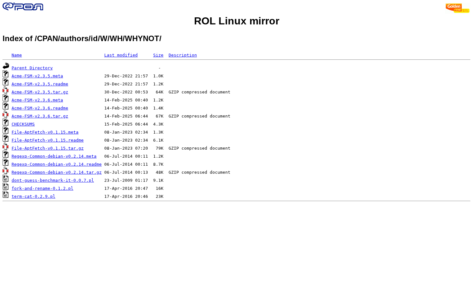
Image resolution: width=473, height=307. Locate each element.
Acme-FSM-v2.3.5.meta (37, 76)
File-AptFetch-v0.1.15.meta (45, 132)
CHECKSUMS (23, 124)
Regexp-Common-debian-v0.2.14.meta (54, 156)
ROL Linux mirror (236, 21)
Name (17, 55)
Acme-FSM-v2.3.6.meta (37, 100)
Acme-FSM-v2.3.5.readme (40, 84)
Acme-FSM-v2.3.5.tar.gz (40, 92)
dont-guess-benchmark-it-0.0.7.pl (53, 180)
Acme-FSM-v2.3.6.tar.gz (40, 116)
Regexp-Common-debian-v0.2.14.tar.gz (57, 172)
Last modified (121, 55)
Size (158, 55)
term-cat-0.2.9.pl (33, 196)
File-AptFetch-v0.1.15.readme (48, 140)
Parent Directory (32, 68)
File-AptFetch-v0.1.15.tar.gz (48, 148)
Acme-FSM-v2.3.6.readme (40, 108)
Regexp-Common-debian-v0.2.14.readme (57, 164)
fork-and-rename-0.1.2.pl (42, 188)
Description (183, 55)
